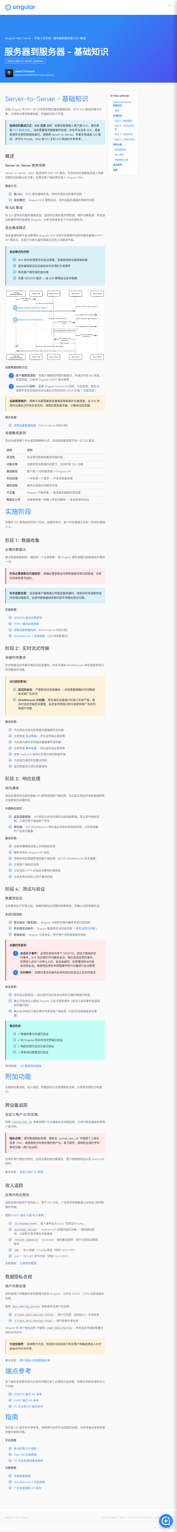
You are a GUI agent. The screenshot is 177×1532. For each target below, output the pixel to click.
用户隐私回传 (28, 1328)
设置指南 (89, 390)
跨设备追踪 (120, 149)
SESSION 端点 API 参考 (28, 1394)
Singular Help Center (18, 38)
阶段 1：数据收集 (123, 121)
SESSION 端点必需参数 (28, 617)
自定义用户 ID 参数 (31, 1172)
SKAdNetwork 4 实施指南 (30, 636)
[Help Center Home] (20, 7)
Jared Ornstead (25, 71)
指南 (115, 170)
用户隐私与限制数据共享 (35, 1360)
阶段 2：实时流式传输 (124, 128)
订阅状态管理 (28, 1263)
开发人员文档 (42, 38)
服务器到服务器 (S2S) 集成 (69, 38)
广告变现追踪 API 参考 (27, 1488)
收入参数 (38, 1215)
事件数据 (31, 748)
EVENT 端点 (18, 1215)
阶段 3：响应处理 (123, 134)
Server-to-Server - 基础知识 (123, 104)
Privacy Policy (109, 1517)
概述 (117, 110)
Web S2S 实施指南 (25, 1454)
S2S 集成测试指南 (30, 1066)
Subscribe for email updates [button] (25, 61)
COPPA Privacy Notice (140, 1517)
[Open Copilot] (166, 1521)
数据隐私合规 (121, 159)
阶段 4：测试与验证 (125, 139)
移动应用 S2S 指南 (25, 1448)
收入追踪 (119, 154)
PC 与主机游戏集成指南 (28, 1460)
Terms (122, 1517)
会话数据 (31, 736)
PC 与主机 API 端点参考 (28, 1406)
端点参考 (117, 164)
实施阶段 (117, 115)
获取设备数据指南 (25, 425)
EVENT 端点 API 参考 (26, 1400)
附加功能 (117, 144)
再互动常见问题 (86, 928)
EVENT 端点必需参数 (26, 623)
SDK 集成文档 (22, 130)
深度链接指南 (22, 1476)
